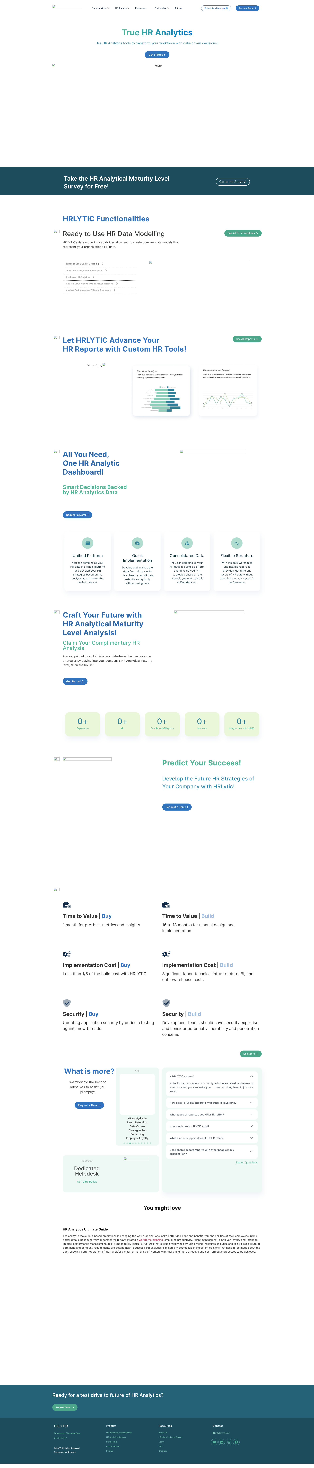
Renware (72, 1452)
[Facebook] (236, 1442)
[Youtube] (214, 1442)
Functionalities (99, 8)
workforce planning (151, 1239)
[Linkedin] (221, 1442)
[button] (124, 1143)
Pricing (178, 8)
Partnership (160, 8)
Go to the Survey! (232, 182)
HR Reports (121, 8)
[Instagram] (229, 1442)
